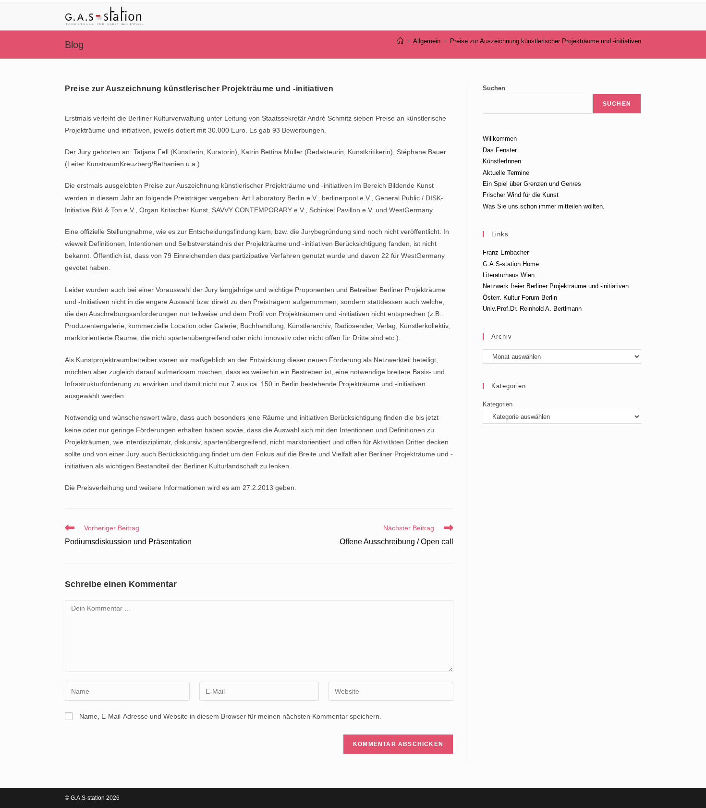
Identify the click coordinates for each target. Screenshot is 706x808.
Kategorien (497, 404)
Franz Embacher (506, 252)
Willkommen (500, 138)
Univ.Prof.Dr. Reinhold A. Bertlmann (532, 308)
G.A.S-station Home (511, 264)
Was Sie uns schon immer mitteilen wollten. (544, 206)
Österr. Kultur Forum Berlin (520, 297)
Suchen (494, 88)
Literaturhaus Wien (509, 275)
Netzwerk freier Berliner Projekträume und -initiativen (556, 286)
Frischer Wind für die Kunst (521, 194)
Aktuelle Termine (506, 172)
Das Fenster (500, 150)
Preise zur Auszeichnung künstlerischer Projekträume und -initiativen (545, 41)
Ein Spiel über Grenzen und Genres (532, 183)
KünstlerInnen (502, 161)
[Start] (400, 41)
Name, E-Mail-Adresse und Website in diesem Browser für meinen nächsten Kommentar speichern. (230, 716)
